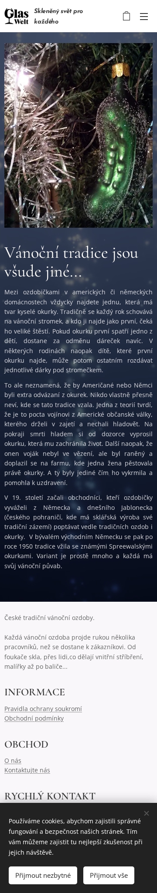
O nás (12, 760)
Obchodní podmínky (34, 718)
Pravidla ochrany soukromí (43, 708)
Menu (144, 16)
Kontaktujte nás (27, 770)
